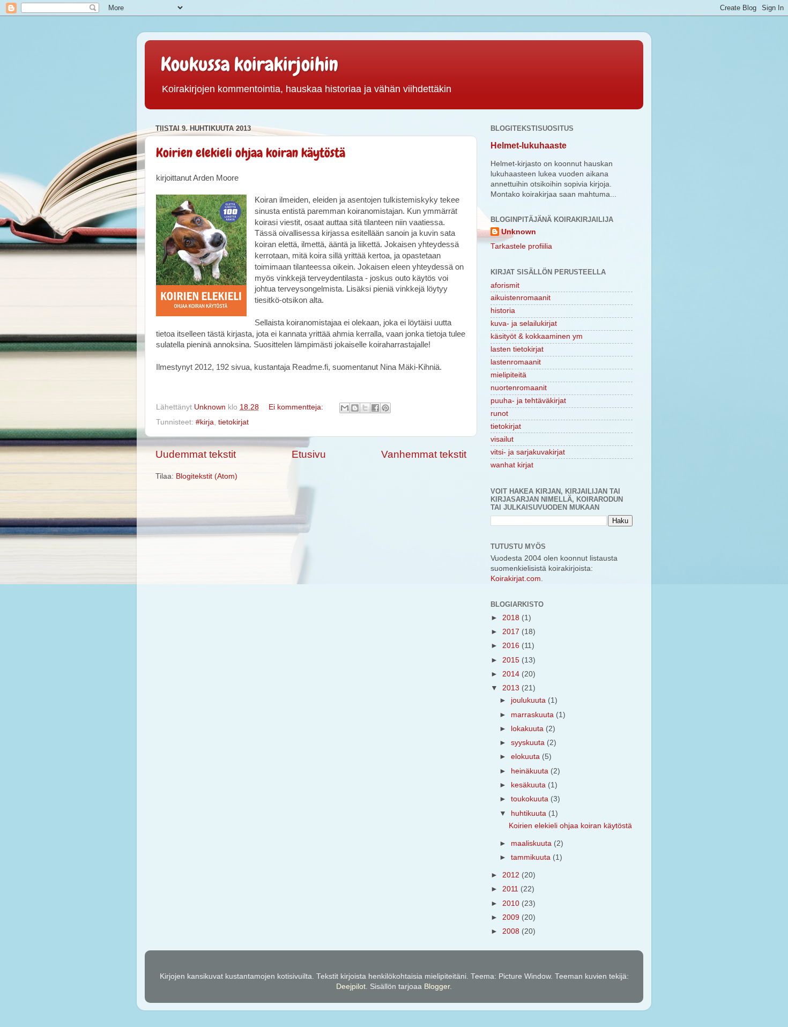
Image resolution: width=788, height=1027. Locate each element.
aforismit (504, 285)
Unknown (518, 232)
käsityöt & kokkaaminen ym (536, 336)
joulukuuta (529, 700)
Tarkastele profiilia (521, 246)
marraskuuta (533, 715)
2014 (512, 674)
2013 (512, 688)
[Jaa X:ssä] (365, 408)
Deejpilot (351, 987)
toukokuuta (531, 799)
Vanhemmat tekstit (423, 454)
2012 (512, 875)
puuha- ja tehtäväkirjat (528, 401)
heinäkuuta (531, 771)
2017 (512, 632)
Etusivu (309, 454)
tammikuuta (532, 857)
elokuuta (526, 757)
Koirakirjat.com (515, 579)
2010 (512, 903)
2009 (512, 917)
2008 (512, 931)
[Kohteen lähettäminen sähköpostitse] (344, 408)
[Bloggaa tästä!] (355, 408)
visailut (502, 439)
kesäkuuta (529, 785)
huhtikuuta (529, 813)
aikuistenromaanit (520, 298)
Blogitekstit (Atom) (206, 476)
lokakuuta (528, 729)
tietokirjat (233, 422)
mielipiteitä (508, 375)
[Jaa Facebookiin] (375, 408)
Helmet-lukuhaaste (528, 145)
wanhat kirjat (511, 465)
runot (499, 414)
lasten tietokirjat (517, 349)
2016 (512, 646)
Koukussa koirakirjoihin (249, 64)
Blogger (437, 987)
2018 (512, 618)
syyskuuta (529, 743)
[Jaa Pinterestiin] (385, 408)
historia (502, 311)
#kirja (205, 422)
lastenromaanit (515, 362)
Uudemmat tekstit (195, 454)
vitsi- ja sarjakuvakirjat (527, 452)
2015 (512, 660)
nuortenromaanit (518, 388)
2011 (511, 889)
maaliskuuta (532, 843)
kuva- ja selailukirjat (523, 323)
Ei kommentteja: (297, 407)
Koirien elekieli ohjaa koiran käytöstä (250, 152)
